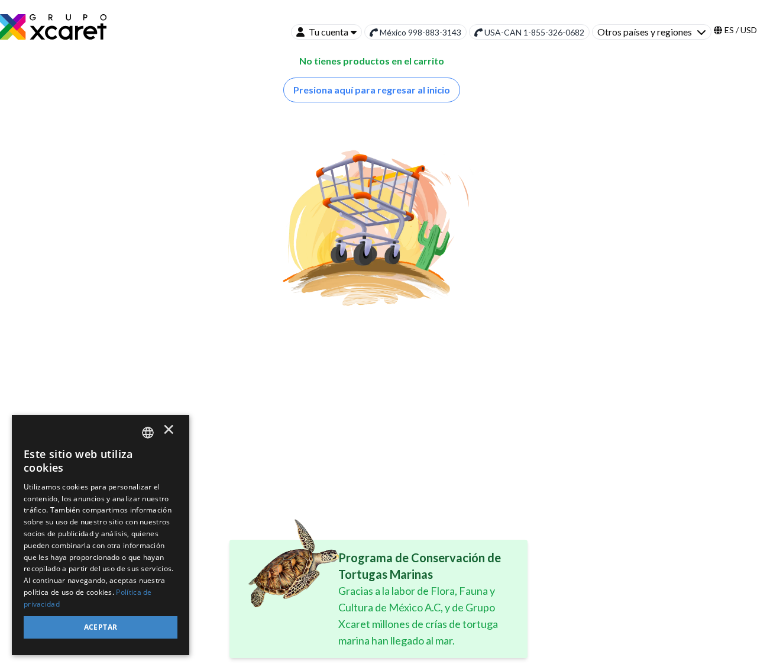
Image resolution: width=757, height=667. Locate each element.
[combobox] (148, 433)
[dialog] (100, 535)
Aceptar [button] (101, 627)
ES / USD (740, 30)
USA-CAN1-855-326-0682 (534, 32)
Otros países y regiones (644, 31)
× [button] (168, 432)
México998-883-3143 (420, 32)
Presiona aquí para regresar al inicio (371, 89)
